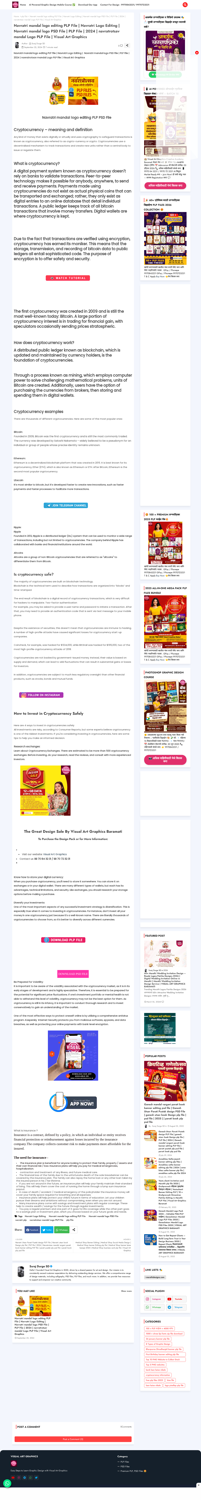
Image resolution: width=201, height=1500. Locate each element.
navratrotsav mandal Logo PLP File (46, 1220)
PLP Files (125, 1461)
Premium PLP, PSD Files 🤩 (133, 1471)
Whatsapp (63, 1229)
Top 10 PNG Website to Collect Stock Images (163, 1360)
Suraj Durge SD (39, 1266)
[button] (185, 4)
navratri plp (21, 1220)
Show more (126, 1291)
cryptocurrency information (158, 1375)
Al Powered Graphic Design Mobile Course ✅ (52, 4)
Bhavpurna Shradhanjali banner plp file (164, 1349)
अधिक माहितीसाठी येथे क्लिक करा (165, 186)
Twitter (49, 1229)
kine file (170, 1380)
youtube (178, 1299)
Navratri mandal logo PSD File (103, 1216)
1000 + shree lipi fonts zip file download (164, 1333)
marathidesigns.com (155, 1277)
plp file (24, 16)
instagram (156, 1299)
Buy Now (160, 276)
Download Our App (87, 4)
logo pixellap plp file (174, 1385)
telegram (178, 1307)
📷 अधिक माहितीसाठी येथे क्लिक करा (165, 759)
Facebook (34, 1229)
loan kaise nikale (153, 1385)
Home (23, 4)
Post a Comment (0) (73, 1439)
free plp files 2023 (154, 1380)
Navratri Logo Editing (35, 1216)
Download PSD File (73, 974)
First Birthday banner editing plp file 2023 (162, 1355)
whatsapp (156, 1307)
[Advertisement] (74, 1383)
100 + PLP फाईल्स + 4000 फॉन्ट (159, 1328)
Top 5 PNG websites (155, 1364)
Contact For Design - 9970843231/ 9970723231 (124, 4)
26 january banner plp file (158, 1338)
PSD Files (125, 1466)
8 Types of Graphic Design (158, 1344)
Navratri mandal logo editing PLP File (67, 1216)
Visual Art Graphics (55, 854)
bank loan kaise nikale (156, 1369)
